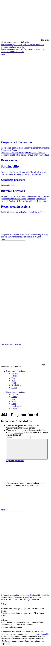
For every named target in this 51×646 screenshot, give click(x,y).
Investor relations (13, 190)
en (4, 54)
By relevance (18, 460)
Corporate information (16, 142)
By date (9, 460)
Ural (13, 378)
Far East (15, 373)
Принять (5, 644)
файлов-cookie (42, 634)
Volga (14, 380)
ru (2, 54)
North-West (16, 385)
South (14, 383)
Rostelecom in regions (15, 206)
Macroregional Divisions (11, 344)
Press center (9, 160)
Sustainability (10, 166)
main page (19, 432)
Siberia (14, 376)
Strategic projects (13, 179)
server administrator (30, 485)
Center (14, 387)
